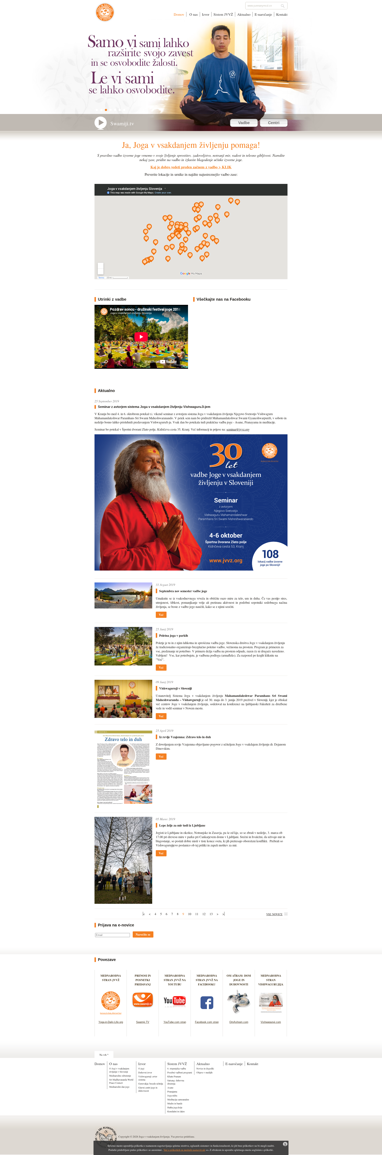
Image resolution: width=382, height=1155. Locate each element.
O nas (193, 14)
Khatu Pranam (174, 1076)
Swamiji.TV (142, 1022)
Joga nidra (172, 1095)
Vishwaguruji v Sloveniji (175, 688)
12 (204, 914)
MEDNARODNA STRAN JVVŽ (110, 979)
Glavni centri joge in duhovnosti (147, 1089)
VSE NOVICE (274, 914)
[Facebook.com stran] (207, 1015)
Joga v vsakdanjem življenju (105, 14)
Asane (170, 1087)
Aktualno (243, 14)
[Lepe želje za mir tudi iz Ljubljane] (123, 902)
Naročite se (143, 934)
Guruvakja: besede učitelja (150, 1083)
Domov (179, 14)
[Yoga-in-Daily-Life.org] (111, 1015)
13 (211, 914)
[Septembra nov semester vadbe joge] (123, 607)
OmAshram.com (238, 1022)
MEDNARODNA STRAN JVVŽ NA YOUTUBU (175, 979)
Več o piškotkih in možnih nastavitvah (184, 1150)
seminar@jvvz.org (237, 429)
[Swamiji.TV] (143, 1015)
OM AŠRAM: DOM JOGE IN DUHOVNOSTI (239, 979)
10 (189, 914)
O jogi (141, 1068)
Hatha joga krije (174, 1107)
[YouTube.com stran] (175, 1015)
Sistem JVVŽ (223, 14)
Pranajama (172, 1091)
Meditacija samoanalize (178, 1099)
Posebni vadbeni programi (179, 1072)
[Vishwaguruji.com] (271, 1015)
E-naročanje (263, 14)
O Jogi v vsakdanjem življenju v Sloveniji (119, 1070)
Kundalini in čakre (176, 1111)
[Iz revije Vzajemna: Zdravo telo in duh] (123, 806)
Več (161, 614)
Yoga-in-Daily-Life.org (110, 1022)
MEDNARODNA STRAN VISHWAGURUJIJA (270, 979)
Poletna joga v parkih (173, 635)
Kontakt (281, 14)
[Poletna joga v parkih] (123, 664)
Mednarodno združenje (120, 1075)
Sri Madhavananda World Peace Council (121, 1081)
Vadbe (244, 123)
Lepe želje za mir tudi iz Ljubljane (182, 825)
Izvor (205, 14)
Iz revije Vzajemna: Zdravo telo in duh (185, 737)
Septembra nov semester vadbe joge (183, 591)
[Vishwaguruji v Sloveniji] (123, 717)
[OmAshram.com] (239, 1015)
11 (196, 914)
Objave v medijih (204, 1072)
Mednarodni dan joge (119, 1086)
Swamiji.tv (122, 123)
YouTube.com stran (175, 1022)
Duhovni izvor (145, 1072)
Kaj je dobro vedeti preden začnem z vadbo (183, 167)
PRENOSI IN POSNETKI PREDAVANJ (143, 979)
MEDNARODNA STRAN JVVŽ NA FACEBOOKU (207, 979)
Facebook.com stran (207, 1022)
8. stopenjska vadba (176, 1068)
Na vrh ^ (103, 1054)
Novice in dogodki (205, 1068)
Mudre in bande (174, 1103)
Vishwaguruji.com (271, 1022)
